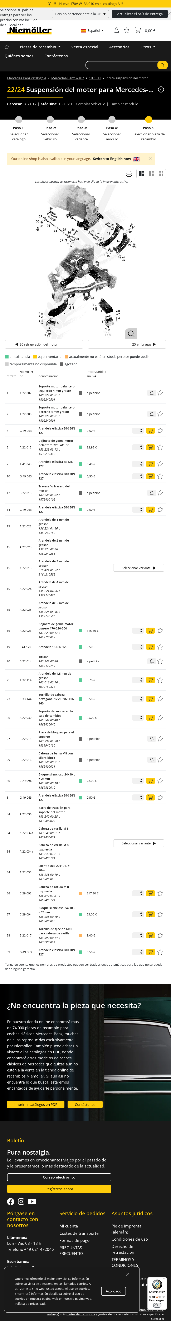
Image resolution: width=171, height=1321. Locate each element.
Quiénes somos (19, 55)
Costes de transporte (79, 1233)
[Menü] (164, 1279)
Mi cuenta (68, 1226)
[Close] (169, 14)
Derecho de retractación (123, 1249)
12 (8, 493)
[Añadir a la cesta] (151, 393)
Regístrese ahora (59, 1188)
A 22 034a (26, 851)
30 (8, 781)
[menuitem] (26, 78)
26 (8, 718)
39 (8, 952)
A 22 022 (25, 526)
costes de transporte (81, 1314)
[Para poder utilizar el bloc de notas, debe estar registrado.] (126, 30)
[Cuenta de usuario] (116, 30)
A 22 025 (25, 610)
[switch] (157, 1305)
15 (8, 526)
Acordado (113, 1291)
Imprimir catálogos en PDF (35, 1104)
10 (8, 476)
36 (8, 893)
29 (8, 760)
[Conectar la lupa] (131, 333)
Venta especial (84, 46)
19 (8, 647)
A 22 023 (25, 547)
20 (8, 661)
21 (8, 680)
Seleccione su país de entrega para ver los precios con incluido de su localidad (19, 17)
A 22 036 (25, 814)
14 (8, 510)
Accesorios (119, 46)
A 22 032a (26, 833)
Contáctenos (56, 55)
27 (8, 739)
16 (8, 631)
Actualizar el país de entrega (140, 13)
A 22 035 (25, 872)
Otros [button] (146, 46)
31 (8, 797)
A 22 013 (25, 568)
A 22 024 (25, 589)
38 (8, 935)
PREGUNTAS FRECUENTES (71, 1250)
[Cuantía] (150, 431)
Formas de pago (74, 1240)
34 (8, 814)
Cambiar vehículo (91, 103)
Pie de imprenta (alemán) (127, 1229)
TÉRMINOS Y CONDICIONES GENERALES (125, 1265)
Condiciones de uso (130, 1239)
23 (8, 699)
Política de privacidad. (30, 1304)
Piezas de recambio (39, 46)
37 (8, 914)
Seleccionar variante (136, 568)
